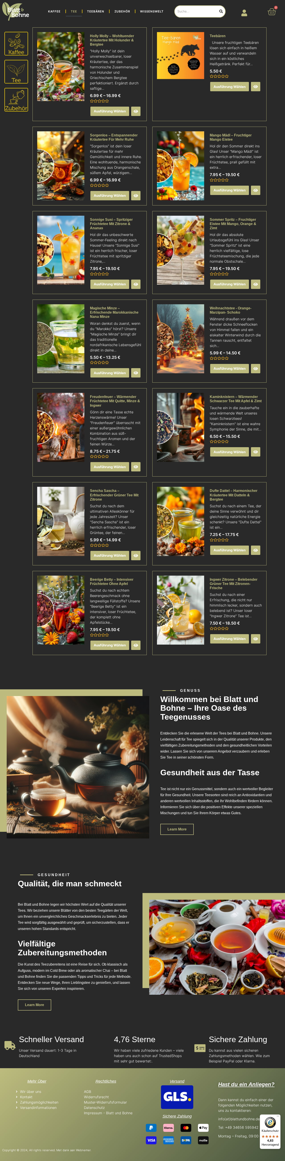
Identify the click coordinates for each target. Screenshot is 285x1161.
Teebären (95, 11)
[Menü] (278, 1117)
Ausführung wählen (110, 111)
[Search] (221, 11)
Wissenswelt (152, 11)
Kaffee (54, 11)
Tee (74, 11)
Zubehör (122, 11)
